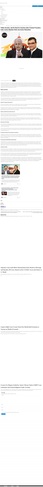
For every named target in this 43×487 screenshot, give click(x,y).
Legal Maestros (7, 1)
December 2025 (1, 465)
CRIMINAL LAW (1, 426)
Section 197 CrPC (10, 210)
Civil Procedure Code (2, 421)
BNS (1, 11)
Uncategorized (1, 445)
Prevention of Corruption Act (33, 209)
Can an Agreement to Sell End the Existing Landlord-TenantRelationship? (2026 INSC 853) (10, 448)
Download (14, 80)
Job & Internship (2, 18)
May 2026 (1, 457)
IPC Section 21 (28, 209)
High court (1, 437)
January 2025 (1, 482)
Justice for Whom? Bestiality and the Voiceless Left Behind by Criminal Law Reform (9, 446)
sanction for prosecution (6, 210)
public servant (38, 209)
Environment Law (2, 429)
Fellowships (2, 24)
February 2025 (1, 481)
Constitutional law (4, 14)
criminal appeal (15, 209)
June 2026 (1, 456)
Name (2, 404)
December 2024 (1, 484)
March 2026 (1, 460)
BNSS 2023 (4, 209)
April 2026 (1, 459)
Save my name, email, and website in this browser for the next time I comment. (10, 412)
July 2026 (1, 454)
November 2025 (1, 467)
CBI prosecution (6, 209)
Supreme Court (2, 208)
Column (1, 423)
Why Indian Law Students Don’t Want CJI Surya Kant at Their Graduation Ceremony (9, 449)
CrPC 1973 (19, 209)
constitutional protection (11, 209)
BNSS (0, 418)
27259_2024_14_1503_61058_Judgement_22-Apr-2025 (6, 80)
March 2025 (1, 479)
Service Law (14, 210)
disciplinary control (25, 209)
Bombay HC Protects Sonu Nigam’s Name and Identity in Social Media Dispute (8, 452)
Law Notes (1, 442)
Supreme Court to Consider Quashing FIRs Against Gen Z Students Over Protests (9, 450)
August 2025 (1, 471)
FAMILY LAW (1, 434)
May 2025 (1, 476)
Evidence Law (1, 432)
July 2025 (1, 473)
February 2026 (1, 462)
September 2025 (2, 470)
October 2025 (1, 468)
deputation (22, 209)
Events (1, 23)
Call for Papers (2, 22)
